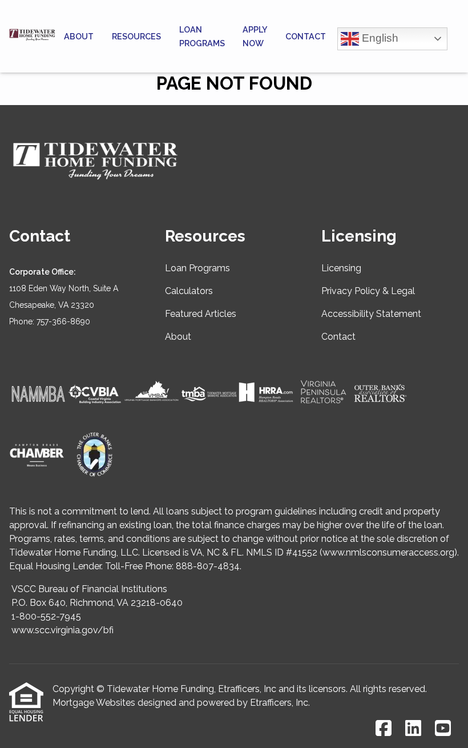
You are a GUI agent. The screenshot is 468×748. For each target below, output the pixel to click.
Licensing (341, 268)
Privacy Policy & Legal (368, 290)
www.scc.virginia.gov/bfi (62, 630)
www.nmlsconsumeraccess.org (388, 552)
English (378, 37)
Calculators (189, 290)
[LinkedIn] (413, 729)
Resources (136, 36)
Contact (305, 36)
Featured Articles (200, 313)
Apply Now (255, 36)
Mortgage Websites (94, 702)
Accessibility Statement (371, 313)
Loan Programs (202, 36)
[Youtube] (442, 729)
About (79, 36)
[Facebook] (383, 729)
